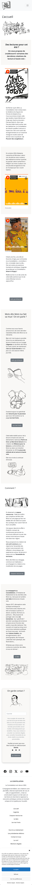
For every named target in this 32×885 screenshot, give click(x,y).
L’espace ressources (17, 573)
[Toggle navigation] (27, 5)
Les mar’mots (17, 425)
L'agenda (16, 812)
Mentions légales (11, 883)
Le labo (17, 657)
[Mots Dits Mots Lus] (6, 5)
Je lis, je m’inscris (16, 299)
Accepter (16, 869)
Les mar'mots (16, 822)
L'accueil (16, 809)
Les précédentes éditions (16, 833)
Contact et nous (16, 837)
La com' (16, 840)
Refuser (16, 874)
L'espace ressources (16, 815)
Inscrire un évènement (16, 830)
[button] (29, 850)
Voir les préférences (16, 879)
